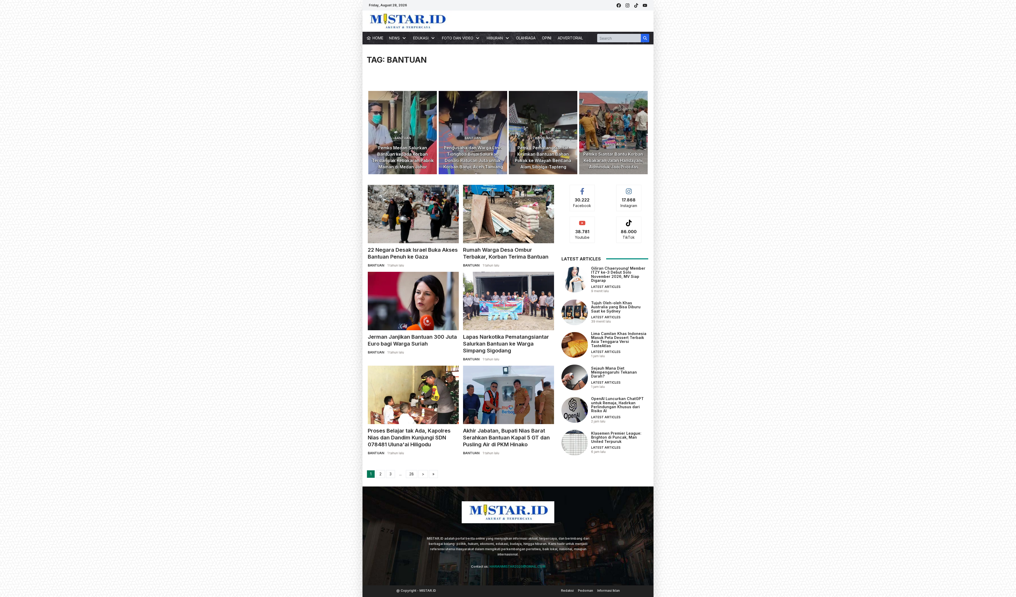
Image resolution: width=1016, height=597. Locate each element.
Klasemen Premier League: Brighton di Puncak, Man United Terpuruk (616, 437)
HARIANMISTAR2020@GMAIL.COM (517, 566)
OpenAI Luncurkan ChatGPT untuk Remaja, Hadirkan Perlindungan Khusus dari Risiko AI (617, 404)
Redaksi (567, 591)
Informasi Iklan (608, 591)
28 (411, 474)
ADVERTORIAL (570, 38)
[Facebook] (618, 5)
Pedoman (585, 591)
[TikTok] (636, 5)
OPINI (546, 38)
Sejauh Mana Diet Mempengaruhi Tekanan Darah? (614, 372)
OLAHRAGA (526, 38)
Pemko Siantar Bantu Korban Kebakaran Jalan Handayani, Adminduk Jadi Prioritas (613, 160)
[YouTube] (645, 5)
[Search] (645, 38)
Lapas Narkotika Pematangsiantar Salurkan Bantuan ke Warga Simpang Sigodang (506, 344)
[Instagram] (627, 5)
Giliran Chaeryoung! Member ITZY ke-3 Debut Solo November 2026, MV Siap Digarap (618, 274)
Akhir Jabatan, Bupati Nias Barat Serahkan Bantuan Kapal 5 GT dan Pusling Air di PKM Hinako (506, 438)
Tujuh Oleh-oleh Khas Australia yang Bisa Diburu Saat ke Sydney (616, 307)
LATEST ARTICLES (605, 287)
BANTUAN (402, 138)
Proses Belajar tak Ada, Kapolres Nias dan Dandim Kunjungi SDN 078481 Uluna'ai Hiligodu (409, 438)
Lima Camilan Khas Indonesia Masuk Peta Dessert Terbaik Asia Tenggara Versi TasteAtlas (618, 339)
